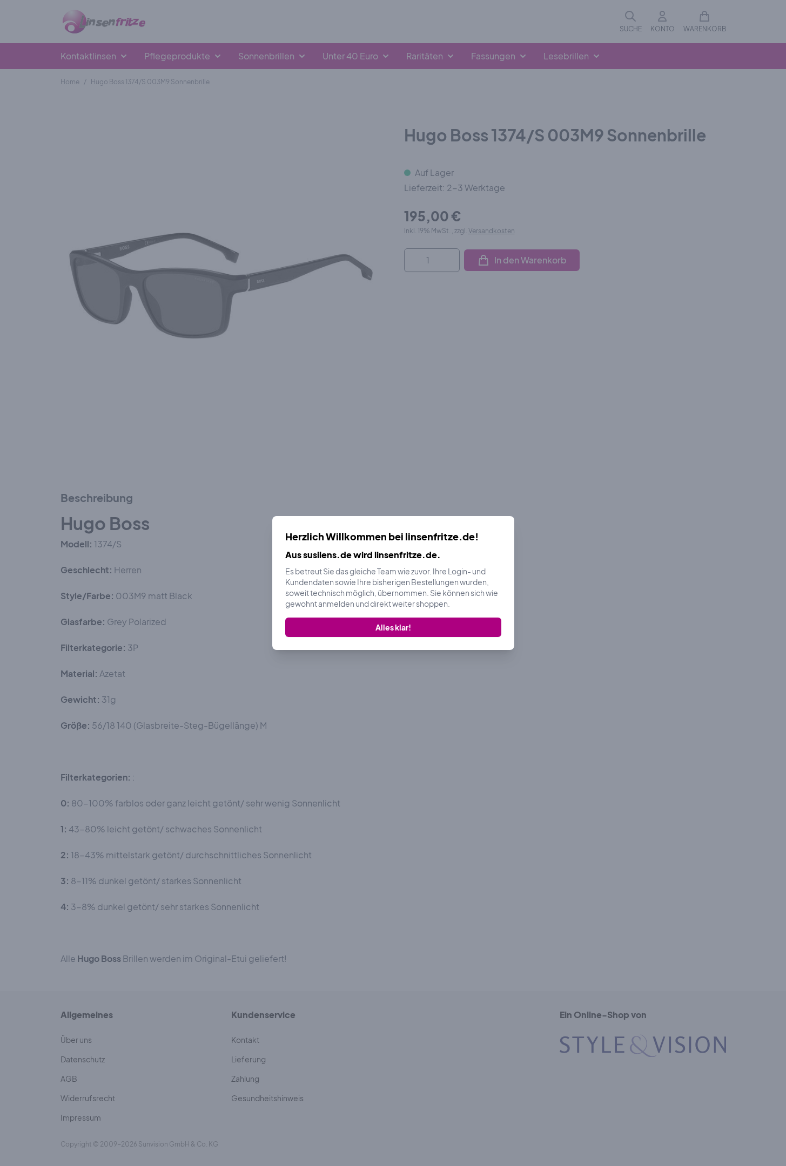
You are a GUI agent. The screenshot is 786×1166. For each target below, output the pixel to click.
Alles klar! (393, 627)
